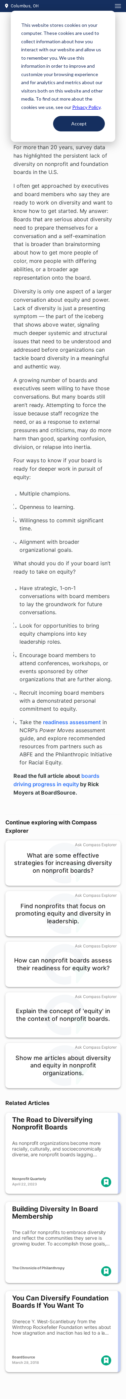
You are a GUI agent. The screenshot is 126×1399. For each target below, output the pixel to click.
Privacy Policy (86, 107)
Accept (79, 123)
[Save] (106, 1182)
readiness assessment (72, 722)
